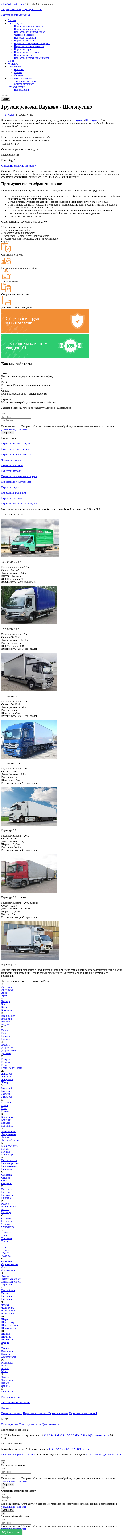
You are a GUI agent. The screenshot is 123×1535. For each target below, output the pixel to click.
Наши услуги (15, 23)
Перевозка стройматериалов (29, 32)
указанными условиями (14, 429)
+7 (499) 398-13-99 (11, 9)
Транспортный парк (25, 81)
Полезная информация (20, 78)
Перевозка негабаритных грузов (31, 58)
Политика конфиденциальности (18, 1454)
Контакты (13, 63)
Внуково (78, 120)
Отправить (8, 432)
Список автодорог (24, 84)
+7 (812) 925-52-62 (59, 1449)
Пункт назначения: (11, 140)
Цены (11, 60)
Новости (19, 69)
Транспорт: (7, 143)
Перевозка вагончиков (26, 52)
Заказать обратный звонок (15, 14)
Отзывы (18, 75)
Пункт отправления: (12, 137)
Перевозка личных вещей (28, 29)
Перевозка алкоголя (25, 37)
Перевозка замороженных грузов (32, 43)
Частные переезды (24, 34)
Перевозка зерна (23, 49)
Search (6, 99)
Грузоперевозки (16, 86)
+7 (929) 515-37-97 (32, 9)
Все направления (10, 1397)
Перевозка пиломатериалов (29, 46)
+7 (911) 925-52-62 (80, 1449)
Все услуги (7, 1408)
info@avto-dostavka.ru (13, 4)
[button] (11, 1532)
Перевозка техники (24, 55)
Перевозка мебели (24, 40)
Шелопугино (92, 120)
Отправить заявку (18, 165)
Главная (12, 20)
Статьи (18, 72)
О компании (14, 66)
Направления (21, 89)
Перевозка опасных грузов (28, 26)
